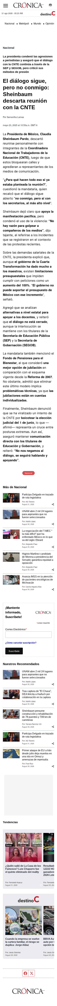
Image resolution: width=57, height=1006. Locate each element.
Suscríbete (14, 651)
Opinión (50, 23)
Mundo (37, 23)
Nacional (9, 23)
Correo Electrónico (16, 629)
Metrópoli (24, 23)
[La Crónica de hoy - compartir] (53, 504)
